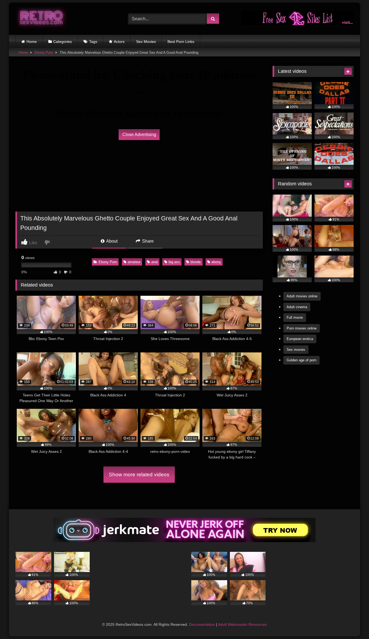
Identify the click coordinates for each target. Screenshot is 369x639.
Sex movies (296, 350)
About (111, 241)
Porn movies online (302, 328)
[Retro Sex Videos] (41, 18)
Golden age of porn (301, 360)
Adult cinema (297, 307)
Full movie (295, 317)
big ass (174, 262)
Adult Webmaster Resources (242, 624)
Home (31, 41)
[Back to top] (352, 623)
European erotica (300, 339)
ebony (216, 262)
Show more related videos (139, 474)
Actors (119, 41)
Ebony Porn (44, 52)
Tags (93, 41)
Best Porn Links (180, 41)
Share (147, 241)
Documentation (202, 624)
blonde (195, 262)
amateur (134, 262)
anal (154, 262)
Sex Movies (146, 41)
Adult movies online (302, 296)
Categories (62, 41)
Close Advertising (139, 134)
